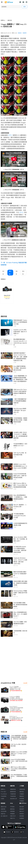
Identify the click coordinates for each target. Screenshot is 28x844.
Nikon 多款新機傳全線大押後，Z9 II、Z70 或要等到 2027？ (20, 614)
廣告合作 (22, 811)
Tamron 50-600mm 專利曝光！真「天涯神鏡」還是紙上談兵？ (20, 539)
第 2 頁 (10, 272)
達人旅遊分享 (4, 816)
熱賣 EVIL (12, 818)
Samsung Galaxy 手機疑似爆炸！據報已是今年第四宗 (20, 592)
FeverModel (4, 794)
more (24, 683)
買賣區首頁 (22, 789)
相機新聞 (24, 33)
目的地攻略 (3, 811)
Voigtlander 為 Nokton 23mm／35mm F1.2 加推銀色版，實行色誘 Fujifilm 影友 (20, 560)
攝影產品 (22, 791)
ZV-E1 (21, 212)
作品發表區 (3, 796)
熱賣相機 (12, 811)
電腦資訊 (22, 796)
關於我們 (22, 806)
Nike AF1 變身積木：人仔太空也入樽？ (19, 505)
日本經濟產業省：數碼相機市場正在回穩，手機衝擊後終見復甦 (20, 420)
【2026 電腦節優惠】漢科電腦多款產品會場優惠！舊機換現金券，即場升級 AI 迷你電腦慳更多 (20, 378)
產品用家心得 (13, 798)
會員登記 (22, 813)
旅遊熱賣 (3, 809)
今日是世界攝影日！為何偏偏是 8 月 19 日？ (20, 444)
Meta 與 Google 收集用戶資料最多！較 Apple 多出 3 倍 (19, 410)
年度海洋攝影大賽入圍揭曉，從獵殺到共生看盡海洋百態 (20, 583)
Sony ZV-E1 (7, 295)
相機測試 (20, 33)
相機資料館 (13, 789)
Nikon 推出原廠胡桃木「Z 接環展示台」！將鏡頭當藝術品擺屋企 (20, 497)
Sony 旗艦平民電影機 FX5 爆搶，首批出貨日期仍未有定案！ (19, 368)
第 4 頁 (23, 272)
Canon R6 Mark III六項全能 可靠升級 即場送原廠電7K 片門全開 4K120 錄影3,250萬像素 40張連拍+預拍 (16, 709)
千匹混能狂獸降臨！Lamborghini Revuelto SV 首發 (19, 515)
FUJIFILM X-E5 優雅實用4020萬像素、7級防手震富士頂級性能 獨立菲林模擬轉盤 (16, 698)
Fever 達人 (3, 791)
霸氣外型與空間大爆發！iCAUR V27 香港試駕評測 (20, 573)
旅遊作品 (3, 813)
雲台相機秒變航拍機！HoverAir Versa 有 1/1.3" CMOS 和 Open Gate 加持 (20, 342)
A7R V (10, 135)
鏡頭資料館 (13, 791)
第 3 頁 (17, 272)
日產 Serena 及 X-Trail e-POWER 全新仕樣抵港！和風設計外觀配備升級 (20, 391)
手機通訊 (22, 794)
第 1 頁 (4, 272)
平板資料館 (13, 796)
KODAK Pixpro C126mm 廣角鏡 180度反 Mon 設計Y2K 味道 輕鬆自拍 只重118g (16, 718)
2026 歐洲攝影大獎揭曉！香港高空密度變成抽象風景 (20, 604)
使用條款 (22, 816)
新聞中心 (3, 20)
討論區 (2, 798)
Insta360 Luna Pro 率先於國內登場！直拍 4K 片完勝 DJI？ (20, 331)
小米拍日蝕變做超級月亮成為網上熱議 (20, 524)
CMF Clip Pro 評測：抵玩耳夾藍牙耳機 (19, 454)
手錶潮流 (22, 801)
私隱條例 (22, 818)
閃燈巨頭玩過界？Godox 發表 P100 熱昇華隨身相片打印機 (20, 322)
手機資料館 (13, 794)
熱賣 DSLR (13, 816)
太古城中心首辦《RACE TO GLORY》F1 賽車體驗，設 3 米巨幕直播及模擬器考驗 (20, 435)
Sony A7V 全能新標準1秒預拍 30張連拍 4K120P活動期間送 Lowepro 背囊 (15, 688)
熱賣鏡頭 (12, 813)
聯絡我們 (22, 809)
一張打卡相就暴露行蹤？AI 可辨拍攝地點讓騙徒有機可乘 (20, 401)
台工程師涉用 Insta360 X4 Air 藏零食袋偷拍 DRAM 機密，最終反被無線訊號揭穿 (19, 549)
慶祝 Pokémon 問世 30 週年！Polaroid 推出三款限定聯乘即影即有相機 (20, 485)
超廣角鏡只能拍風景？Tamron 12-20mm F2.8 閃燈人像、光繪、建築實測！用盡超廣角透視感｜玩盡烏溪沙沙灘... (20, 356)
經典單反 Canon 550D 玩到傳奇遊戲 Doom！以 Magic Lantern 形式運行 (20, 466)
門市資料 (12, 806)
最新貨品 (12, 809)
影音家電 (22, 798)
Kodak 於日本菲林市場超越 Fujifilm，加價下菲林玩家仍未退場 (19, 475)
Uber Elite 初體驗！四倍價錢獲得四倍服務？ (20, 622)
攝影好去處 (3, 806)
